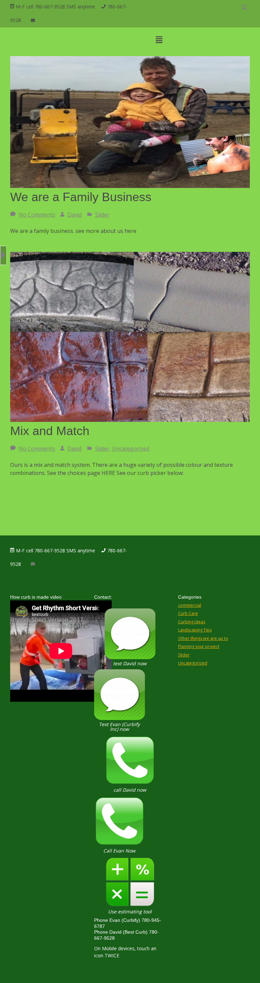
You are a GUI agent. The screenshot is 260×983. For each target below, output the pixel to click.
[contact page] (32, 20)
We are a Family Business (80, 197)
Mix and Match (49, 431)
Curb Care (188, 613)
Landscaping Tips (195, 630)
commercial (189, 605)
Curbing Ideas (191, 622)
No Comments (37, 214)
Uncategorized (130, 448)
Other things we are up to (203, 638)
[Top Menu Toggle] (159, 40)
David (74, 214)
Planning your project (198, 646)
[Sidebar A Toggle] (3, 255)
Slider (102, 214)
